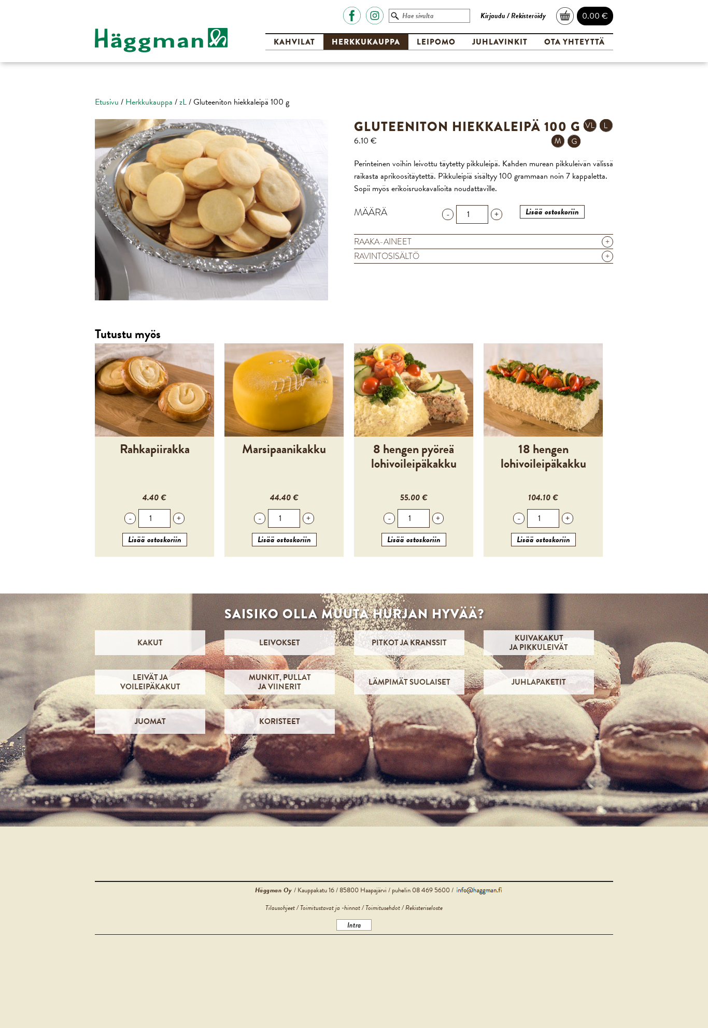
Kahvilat (294, 42)
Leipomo (436, 42)
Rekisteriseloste (424, 908)
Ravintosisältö (482, 256)
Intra (354, 925)
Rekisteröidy (528, 15)
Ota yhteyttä (574, 42)
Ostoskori (565, 16)
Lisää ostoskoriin (552, 212)
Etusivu (107, 102)
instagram (375, 15)
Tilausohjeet (280, 908)
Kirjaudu (492, 15)
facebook (352, 15)
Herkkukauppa (366, 42)
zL (183, 102)
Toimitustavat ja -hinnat (330, 908)
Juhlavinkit (500, 42)
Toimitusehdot (382, 908)
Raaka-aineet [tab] (482, 242)
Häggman (161, 40)
